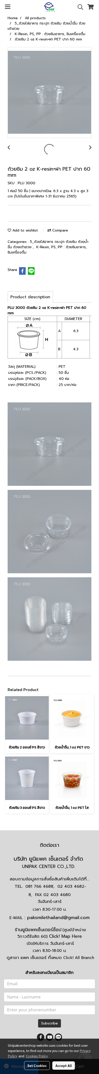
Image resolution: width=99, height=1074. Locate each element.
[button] (79, 7)
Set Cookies (36, 1065)
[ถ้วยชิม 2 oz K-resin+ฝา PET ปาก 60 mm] (49, 92)
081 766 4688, (39, 886)
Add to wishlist (24, 230)
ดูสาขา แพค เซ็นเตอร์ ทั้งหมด (50, 957)
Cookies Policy (37, 1056)
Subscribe (49, 1023)
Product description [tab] (30, 297)
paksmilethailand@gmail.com (58, 917)
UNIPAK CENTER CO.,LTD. (49, 866)
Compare (59, 230)
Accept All (63, 1065)
